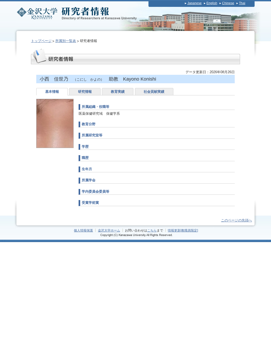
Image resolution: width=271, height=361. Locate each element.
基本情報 (52, 92)
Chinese (228, 3)
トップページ (41, 41)
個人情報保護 (83, 230)
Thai (242, 3)
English (211, 3)
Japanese (194, 3)
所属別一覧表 (65, 41)
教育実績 (118, 92)
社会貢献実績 (154, 92)
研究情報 (85, 92)
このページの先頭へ (236, 220)
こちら (152, 230)
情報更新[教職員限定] (183, 230)
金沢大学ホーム (109, 230)
